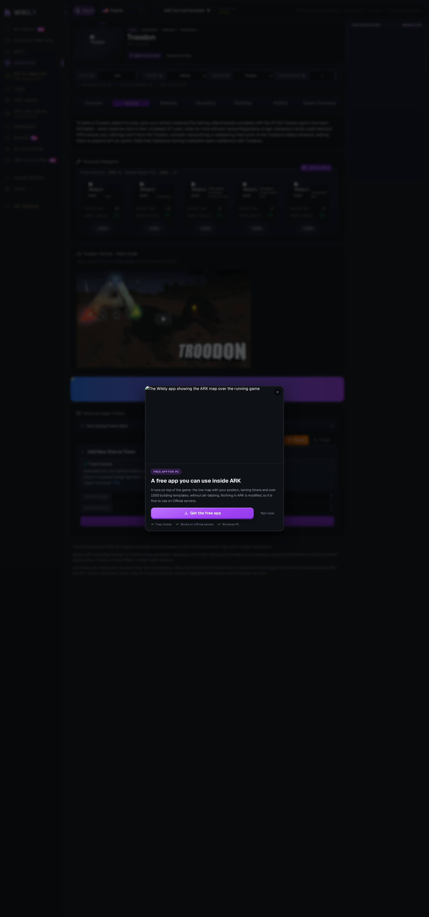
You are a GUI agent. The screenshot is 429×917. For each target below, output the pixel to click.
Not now (267, 513)
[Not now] (277, 392)
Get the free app (205, 513)
